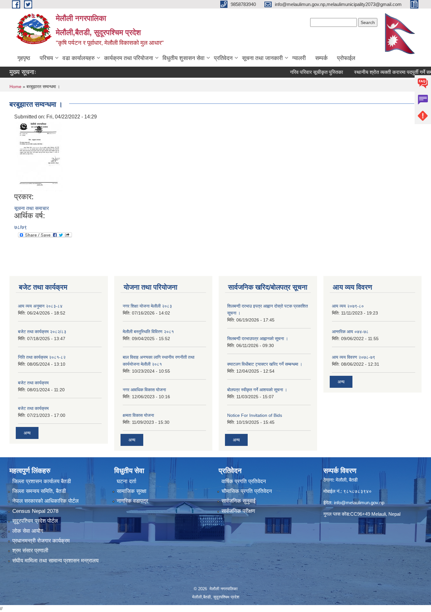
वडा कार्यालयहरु (78, 58)
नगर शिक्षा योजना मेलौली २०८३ (147, 306)
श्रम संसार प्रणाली (30, 551)
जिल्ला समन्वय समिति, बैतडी (39, 491)
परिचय (46, 58)
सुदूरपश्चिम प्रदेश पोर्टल (35, 521)
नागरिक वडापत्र (132, 501)
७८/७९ (20, 227)
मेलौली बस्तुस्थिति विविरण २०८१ (148, 331)
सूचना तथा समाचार (31, 208)
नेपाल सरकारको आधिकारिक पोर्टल (45, 501)
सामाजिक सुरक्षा (131, 491)
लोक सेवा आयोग (27, 531)
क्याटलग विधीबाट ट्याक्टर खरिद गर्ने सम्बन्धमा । (264, 364)
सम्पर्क (321, 58)
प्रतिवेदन (223, 58)
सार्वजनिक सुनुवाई (238, 501)
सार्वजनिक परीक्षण (238, 511)
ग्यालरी (299, 58)
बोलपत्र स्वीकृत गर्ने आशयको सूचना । (257, 389)
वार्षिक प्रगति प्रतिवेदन (243, 481)
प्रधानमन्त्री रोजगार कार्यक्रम (41, 541)
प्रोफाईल (346, 58)
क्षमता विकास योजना (138, 415)
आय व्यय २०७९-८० (348, 306)
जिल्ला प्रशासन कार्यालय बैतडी (41, 481)
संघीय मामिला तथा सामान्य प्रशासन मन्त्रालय (55, 561)
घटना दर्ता (126, 481)
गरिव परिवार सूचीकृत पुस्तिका (304, 72)
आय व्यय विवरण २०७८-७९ (353, 357)
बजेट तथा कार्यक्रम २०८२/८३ (42, 331)
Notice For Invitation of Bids (254, 415)
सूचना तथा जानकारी (262, 58)
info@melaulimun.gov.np (359, 502)
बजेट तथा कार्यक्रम (33, 382)
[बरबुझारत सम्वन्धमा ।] (39, 156)
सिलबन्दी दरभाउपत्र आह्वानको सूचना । (257, 338)
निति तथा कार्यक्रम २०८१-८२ (42, 357)
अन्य (27, 432)
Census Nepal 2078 (35, 511)
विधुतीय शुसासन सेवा (183, 58)
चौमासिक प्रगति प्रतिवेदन (246, 491)
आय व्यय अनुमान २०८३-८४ (40, 306)
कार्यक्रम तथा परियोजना (128, 58)
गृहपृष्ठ (23, 58)
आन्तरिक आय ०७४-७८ (350, 331)
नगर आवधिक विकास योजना (144, 389)
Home (15, 86)
